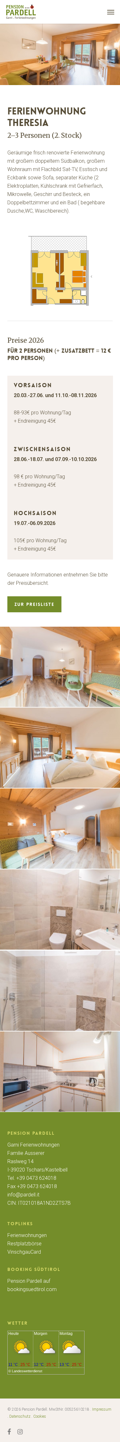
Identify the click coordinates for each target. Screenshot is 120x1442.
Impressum (101, 1409)
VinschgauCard (24, 1252)
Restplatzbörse (24, 1244)
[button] (110, 12)
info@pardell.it (23, 1195)
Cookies (39, 1416)
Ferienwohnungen (27, 1235)
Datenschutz (19, 1416)
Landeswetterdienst (27, 1371)
